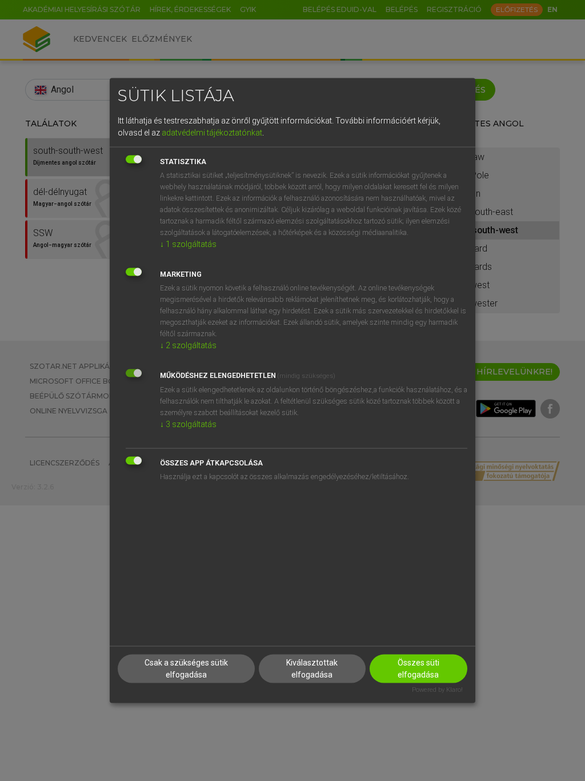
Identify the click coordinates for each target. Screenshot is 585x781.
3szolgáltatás (188, 423)
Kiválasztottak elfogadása (312, 668)
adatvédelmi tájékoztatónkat (212, 132)
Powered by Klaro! (437, 690)
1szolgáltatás (188, 243)
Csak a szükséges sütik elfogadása (186, 668)
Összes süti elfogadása (418, 668)
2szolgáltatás (188, 344)
